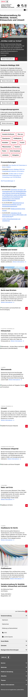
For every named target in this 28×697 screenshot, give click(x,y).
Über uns (20, 134)
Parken (4, 151)
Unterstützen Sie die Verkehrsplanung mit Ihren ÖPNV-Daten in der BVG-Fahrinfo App (14, 214)
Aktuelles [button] (3, 676)
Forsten (22, 142)
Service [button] (3, 663)
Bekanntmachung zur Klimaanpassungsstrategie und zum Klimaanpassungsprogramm (13, 204)
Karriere (14, 142)
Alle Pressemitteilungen (7, 181)
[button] (25, 10)
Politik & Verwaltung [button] (7, 671)
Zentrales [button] (3, 645)
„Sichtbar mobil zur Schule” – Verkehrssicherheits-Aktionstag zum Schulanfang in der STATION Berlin (13, 175)
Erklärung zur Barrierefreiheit (9, 628)
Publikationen (17, 138)
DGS (5, 632)
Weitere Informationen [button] (7, 684)
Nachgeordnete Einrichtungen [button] (10, 650)
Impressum (5, 620)
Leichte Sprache (8, 637)
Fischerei (17, 146)
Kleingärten (15, 155)
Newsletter (5, 142)
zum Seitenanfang (20, 611)
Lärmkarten (5, 155)
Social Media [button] (4, 641)
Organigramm (6, 138)
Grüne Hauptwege (15, 151)
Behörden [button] (4, 667)
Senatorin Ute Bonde (8, 134)
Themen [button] (3, 680)
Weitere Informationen (7, 58)
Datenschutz (5, 624)
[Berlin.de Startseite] (4, 1)
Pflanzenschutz (6, 146)
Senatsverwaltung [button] (6, 615)
